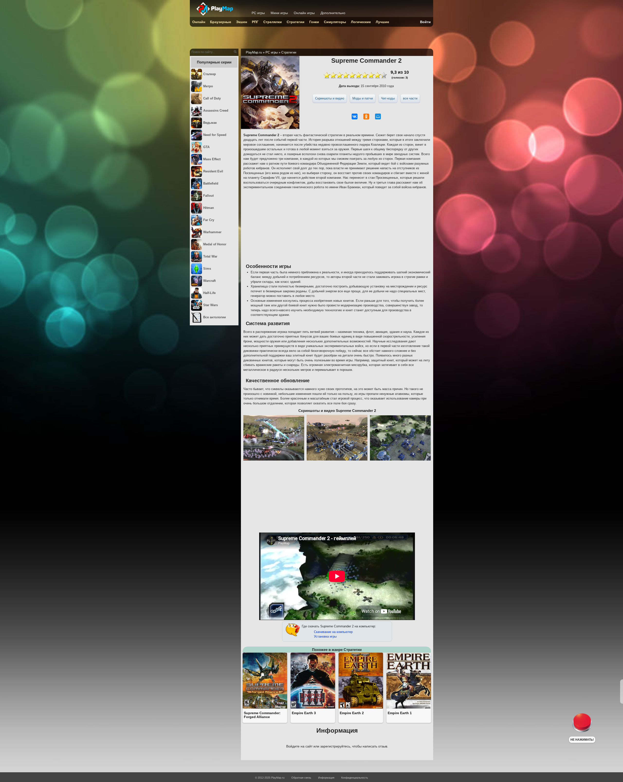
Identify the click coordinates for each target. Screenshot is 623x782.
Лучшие (382, 22)
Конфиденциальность (354, 777)
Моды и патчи (362, 98)
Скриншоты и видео (329, 98)
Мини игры (279, 13)
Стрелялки (272, 22)
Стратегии (295, 22)
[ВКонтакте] (354, 116)
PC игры (258, 13)
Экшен (241, 22)
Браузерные (220, 22)
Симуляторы (335, 22)
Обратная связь (301, 777)
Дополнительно (333, 13)
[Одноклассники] (366, 116)
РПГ (255, 22)
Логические (361, 22)
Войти (425, 22)
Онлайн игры (304, 13)
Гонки (314, 22)
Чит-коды (388, 98)
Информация (326, 777)
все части (410, 98)
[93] (355, 75)
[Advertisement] (337, 226)
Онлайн (198, 22)
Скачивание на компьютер (333, 632)
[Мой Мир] (378, 116)
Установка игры (325, 636)
